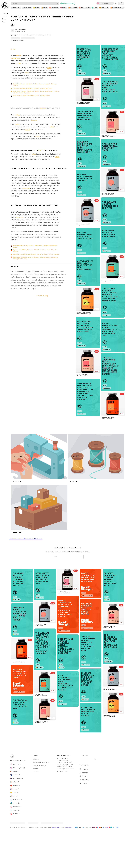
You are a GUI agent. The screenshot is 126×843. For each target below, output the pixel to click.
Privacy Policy (68, 827)
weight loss (15, 58)
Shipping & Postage (39, 765)
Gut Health (73, 7)
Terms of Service (55, 827)
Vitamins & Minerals (117, 7)
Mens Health (104, 7)
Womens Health (85, 7)
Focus (45, 7)
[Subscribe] (81, 557)
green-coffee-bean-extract (28, 38)
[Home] (11, 35)
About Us (36, 759)
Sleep (95, 7)
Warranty (36, 768)
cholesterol (26, 188)
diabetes (34, 120)
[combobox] (35, 3)
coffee (18, 55)
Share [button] (14, 49)
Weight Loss (54, 7)
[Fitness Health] (5, 5)
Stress (64, 7)
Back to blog (43, 296)
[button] (122, 3)
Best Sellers (16, 7)
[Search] (58, 3)
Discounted (27, 7)
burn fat (27, 129)
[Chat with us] (119, 3)
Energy (37, 7)
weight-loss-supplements (17, 40)
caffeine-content (15, 38)
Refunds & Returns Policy (41, 762)
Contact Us (36, 772)
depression (20, 217)
